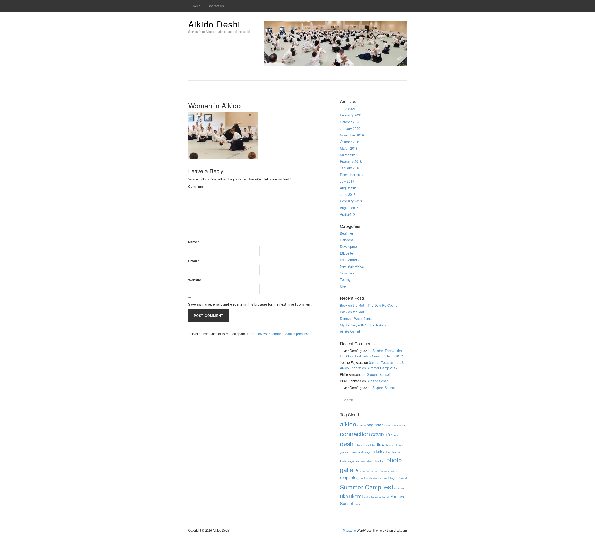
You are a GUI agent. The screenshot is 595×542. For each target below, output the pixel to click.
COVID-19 (380, 434)
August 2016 (349, 188)
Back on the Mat (352, 311)
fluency (389, 445)
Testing (345, 279)
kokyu (381, 451)
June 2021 (348, 108)
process (394, 471)
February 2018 (351, 161)
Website (194, 280)
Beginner (346, 233)
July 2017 (347, 181)
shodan (373, 478)
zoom (357, 504)
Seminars (347, 273)
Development (350, 246)
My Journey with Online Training (363, 325)
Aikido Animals (350, 331)
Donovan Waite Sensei (356, 318)
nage (351, 461)
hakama (355, 452)
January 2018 (350, 168)
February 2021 (351, 115)
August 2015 (349, 207)
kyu (389, 452)
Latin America (350, 259)
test (387, 486)
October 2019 (350, 141)
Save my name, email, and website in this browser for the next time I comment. (250, 304)
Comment (196, 186)
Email (193, 261)
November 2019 (352, 135)
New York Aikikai (352, 266)
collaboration (399, 425)
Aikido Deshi (214, 24)
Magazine (349, 530)
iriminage (366, 452)
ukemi (356, 496)
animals (361, 425)
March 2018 (349, 155)
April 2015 (347, 214)
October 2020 (350, 122)
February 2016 (351, 201)
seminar (364, 478)
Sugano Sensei (378, 374)
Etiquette (346, 253)
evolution (371, 445)
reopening (349, 477)
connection (355, 433)
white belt (384, 497)
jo (373, 451)
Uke (343, 286)
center (387, 425)
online (376, 461)
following (398, 445)
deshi (347, 443)
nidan (369, 461)
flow (380, 444)
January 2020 (350, 128)
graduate (345, 452)
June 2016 (348, 194)
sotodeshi (383, 478)
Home (196, 5)
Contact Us (216, 5)
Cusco (394, 435)
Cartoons (347, 240)
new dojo (360, 461)
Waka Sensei (371, 497)
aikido (348, 423)
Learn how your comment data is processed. (279, 333)
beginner (375, 425)
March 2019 (349, 148)
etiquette (360, 445)
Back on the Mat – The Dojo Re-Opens (368, 305)
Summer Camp (360, 486)
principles (384, 471)
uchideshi (399, 488)
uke (344, 496)
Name (193, 241)
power (363, 471)
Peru (382, 461)
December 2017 (352, 174)
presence (372, 471)
